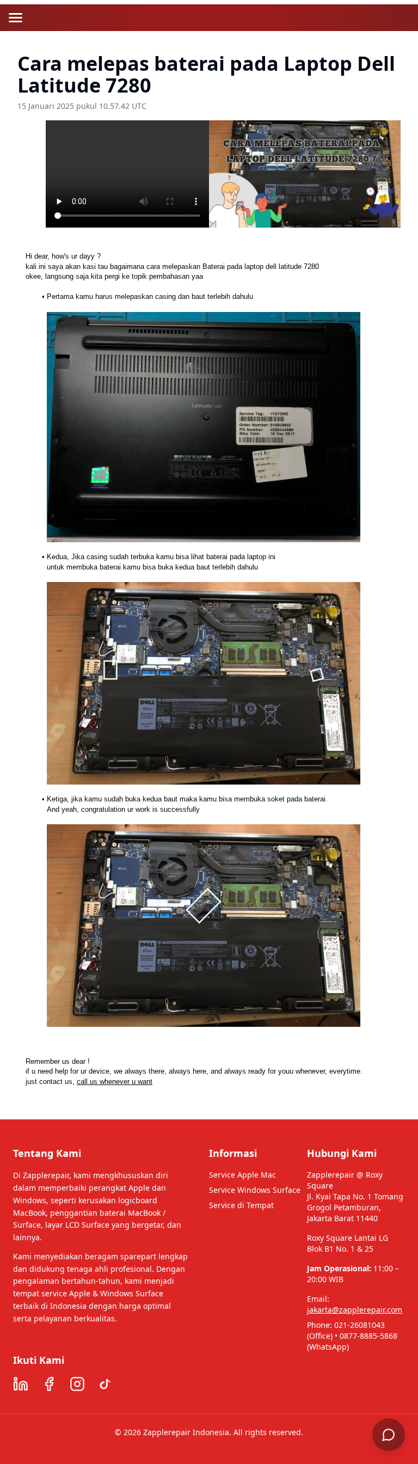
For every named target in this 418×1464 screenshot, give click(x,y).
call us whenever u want (114, 1081)
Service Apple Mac (242, 1174)
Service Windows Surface (254, 1190)
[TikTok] (105, 1384)
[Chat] (388, 1434)
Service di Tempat (241, 1205)
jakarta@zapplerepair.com (354, 1309)
